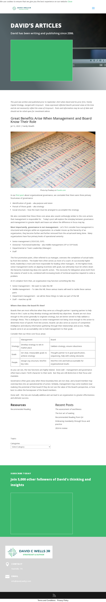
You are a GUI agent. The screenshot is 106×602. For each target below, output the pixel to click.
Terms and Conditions (46, 600)
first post (20, 195)
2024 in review (61, 428)
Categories (15, 443)
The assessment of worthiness (68, 409)
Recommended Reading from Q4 (69, 417)
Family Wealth (28, 126)
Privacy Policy (62, 600)
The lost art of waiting (64, 413)
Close (70, 1)
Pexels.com (61, 190)
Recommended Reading (21, 409)
